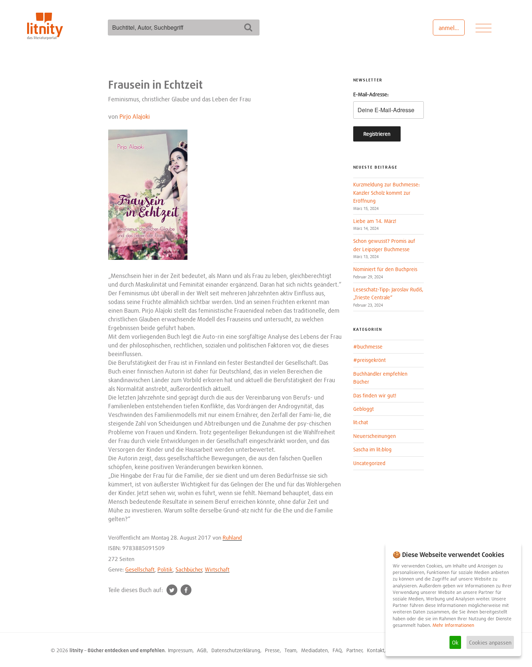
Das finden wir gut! (374, 395)
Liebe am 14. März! (374, 221)
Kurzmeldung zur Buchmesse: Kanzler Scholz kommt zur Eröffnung (386, 192)
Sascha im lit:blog (372, 449)
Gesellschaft (140, 569)
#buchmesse (368, 346)
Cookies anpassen (490, 642)
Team (290, 650)
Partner (354, 650)
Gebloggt (363, 409)
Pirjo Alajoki (134, 116)
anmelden (451, 27)
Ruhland (232, 537)
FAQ (337, 650)
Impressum (180, 650)
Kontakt (375, 650)
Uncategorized (369, 463)
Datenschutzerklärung (235, 650)
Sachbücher (189, 569)
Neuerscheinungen (374, 436)
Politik (165, 569)
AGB (202, 650)
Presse (272, 650)
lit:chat (360, 422)
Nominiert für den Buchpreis (385, 269)
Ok (455, 642)
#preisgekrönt (369, 360)
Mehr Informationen (453, 625)
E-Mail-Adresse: (371, 94)
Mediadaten (314, 650)
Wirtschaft (217, 569)
